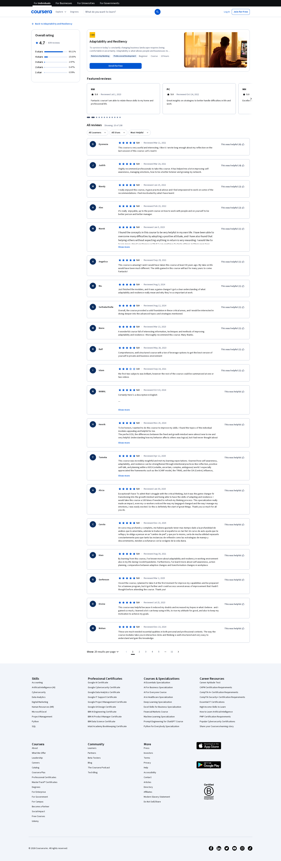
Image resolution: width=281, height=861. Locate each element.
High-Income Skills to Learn (213, 707)
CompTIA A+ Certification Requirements (219, 692)
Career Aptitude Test (210, 682)
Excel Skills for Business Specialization (162, 707)
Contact (147, 777)
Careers (36, 762)
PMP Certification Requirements (215, 716)
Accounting (37, 682)
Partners (92, 753)
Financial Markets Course (156, 711)
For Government (40, 797)
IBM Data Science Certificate (101, 721)
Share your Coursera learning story (217, 726)
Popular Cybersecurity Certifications (217, 721)
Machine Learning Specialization (159, 716)
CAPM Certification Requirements (216, 687)
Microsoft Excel (39, 711)
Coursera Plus (38, 772)
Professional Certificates (44, 777)
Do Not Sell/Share (152, 801)
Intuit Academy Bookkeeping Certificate (107, 726)
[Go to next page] (178, 652)
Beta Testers (94, 758)
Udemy (35, 821)
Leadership (37, 758)
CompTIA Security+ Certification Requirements (222, 697)
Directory (148, 787)
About (35, 748)
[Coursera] (41, 11)
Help (146, 767)
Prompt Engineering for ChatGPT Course (163, 721)
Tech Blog (93, 772)
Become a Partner (40, 806)
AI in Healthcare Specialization (158, 697)
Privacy (147, 762)
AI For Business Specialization (158, 687)
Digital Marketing (40, 702)
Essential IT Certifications (212, 702)
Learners (92, 748)
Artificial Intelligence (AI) (43, 687)
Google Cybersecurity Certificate (104, 687)
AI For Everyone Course (155, 692)
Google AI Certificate (98, 682)
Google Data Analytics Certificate (104, 692)
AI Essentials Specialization (157, 682)
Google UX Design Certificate (102, 707)
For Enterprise (39, 792)
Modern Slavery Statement (157, 797)
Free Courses (38, 816)
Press (146, 748)
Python (35, 721)
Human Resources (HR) (43, 707)
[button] (74, 12)
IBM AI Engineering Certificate (102, 711)
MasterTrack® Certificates (44, 782)
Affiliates (148, 792)
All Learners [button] (95, 132)
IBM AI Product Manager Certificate (105, 716)
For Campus (37, 801)
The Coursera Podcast (99, 767)
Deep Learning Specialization (158, 702)
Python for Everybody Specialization (161, 726)
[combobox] (115, 12)
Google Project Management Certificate (107, 702)
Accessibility (150, 772)
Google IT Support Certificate (102, 697)
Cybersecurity (39, 692)
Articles (147, 782)
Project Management (42, 716)
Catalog (35, 767)
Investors (148, 753)
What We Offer (39, 753)
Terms (147, 758)
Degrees (36, 787)
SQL (34, 726)
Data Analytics (39, 697)
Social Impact (38, 811)
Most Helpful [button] (137, 132)
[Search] (158, 12)
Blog (90, 762)
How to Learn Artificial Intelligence (216, 711)
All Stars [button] (116, 132)
